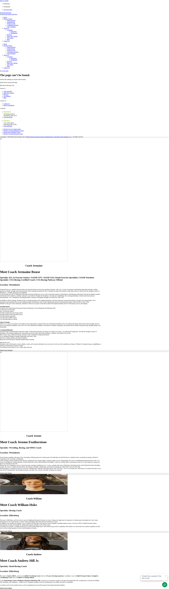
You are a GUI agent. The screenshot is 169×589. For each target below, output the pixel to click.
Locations (9, 30)
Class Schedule (11, 27)
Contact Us (7, 41)
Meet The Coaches (12, 36)
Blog (8, 39)
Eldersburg (14, 31)
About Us (6, 28)
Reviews (9, 34)
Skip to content (4, 0)
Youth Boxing (11, 22)
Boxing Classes (8, 19)
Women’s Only (11, 23)
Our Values (10, 38)
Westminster (14, 33)
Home (5, 17)
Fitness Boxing (11, 20)
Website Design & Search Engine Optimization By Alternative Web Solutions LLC (49, 137)
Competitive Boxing (12, 25)
